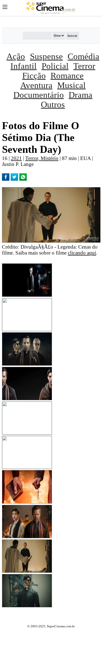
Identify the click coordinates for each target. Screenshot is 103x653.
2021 (16, 158)
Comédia (83, 56)
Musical (71, 85)
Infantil (23, 66)
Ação (15, 56)
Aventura (36, 85)
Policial (55, 66)
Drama (80, 94)
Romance (67, 75)
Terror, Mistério (41, 158)
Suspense (46, 56)
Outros (53, 104)
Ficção (34, 75)
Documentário (38, 94)
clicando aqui (82, 253)
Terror (84, 66)
